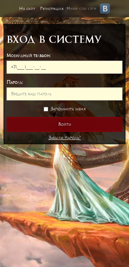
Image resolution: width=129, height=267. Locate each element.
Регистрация (52, 8)
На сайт (27, 8)
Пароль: (15, 82)
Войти (64, 124)
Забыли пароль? (65, 138)
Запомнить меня (68, 109)
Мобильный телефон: (29, 55)
